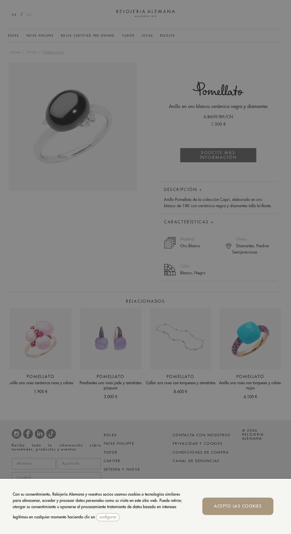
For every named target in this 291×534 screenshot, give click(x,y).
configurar (108, 517)
